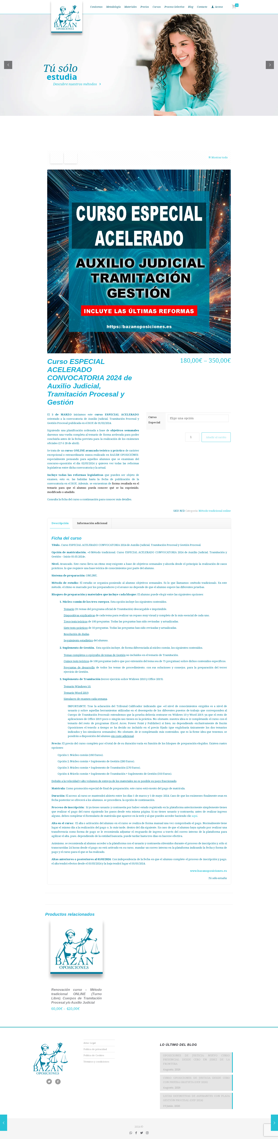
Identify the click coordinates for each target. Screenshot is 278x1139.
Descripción (60, 523)
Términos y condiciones (96, 1061)
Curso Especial (154, 419)
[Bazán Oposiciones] (66, 18)
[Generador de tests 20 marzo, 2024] (274, 1123)
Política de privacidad (95, 1049)
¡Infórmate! (57, 86)
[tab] (60, 523)
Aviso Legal (89, 1042)
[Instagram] (147, 1133)
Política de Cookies (93, 1055)
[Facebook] (136, 1133)
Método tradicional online (215, 511)
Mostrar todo (219, 157)
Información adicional (92, 523)
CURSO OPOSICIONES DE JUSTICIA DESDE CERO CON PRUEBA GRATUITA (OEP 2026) (196, 1080)
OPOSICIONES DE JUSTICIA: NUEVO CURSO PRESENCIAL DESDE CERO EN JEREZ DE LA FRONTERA (196, 1060)
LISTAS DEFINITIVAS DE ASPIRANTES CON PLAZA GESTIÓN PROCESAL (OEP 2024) (196, 1098)
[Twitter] (142, 1133)
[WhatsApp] (131, 1133)
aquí (194, 816)
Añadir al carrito (216, 437)
